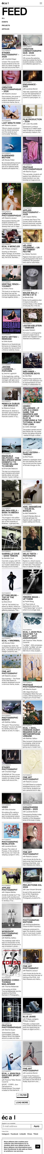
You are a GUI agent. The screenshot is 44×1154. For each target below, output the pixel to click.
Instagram (5, 1134)
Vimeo (29, 1134)
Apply (36, 1126)
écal (8, 1117)
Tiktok (35, 1134)
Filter (23, 1095)
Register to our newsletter (8, 1123)
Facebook (14, 1134)
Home (5, 3)
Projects (6, 25)
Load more (22, 1102)
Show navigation (41, 3)
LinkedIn (23, 1134)
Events (5, 22)
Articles (5, 29)
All (3, 18)
